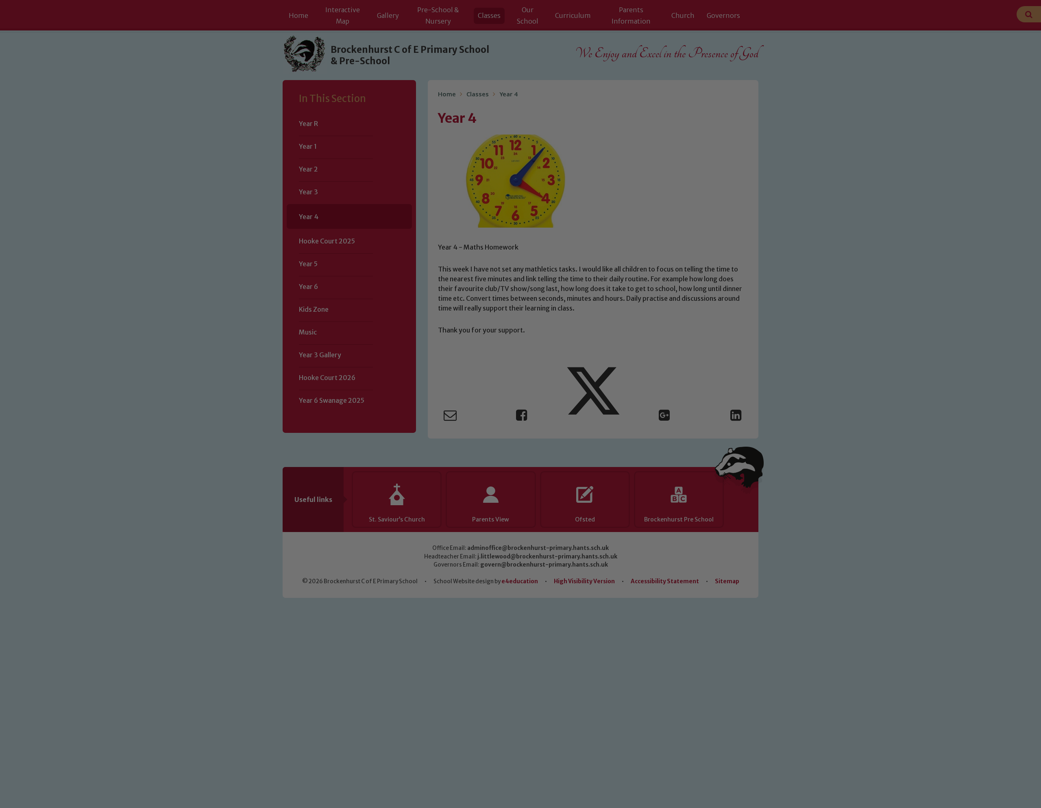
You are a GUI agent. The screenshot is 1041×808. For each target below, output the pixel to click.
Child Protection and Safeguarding (520, 483)
